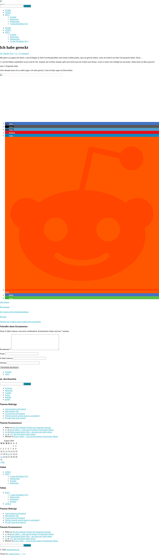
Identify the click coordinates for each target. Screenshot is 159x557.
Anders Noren (14, 554)
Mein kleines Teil (12, 411)
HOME (8, 10)
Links (7, 374)
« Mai (2, 462)
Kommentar (5, 349)
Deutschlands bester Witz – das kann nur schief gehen (31, 432)
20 (9, 454)
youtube (8, 393)
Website (3, 363)
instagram (9, 390)
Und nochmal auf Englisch (15, 409)
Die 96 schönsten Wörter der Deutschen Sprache (32, 427)
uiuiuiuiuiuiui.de (12, 550)
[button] (9, 124)
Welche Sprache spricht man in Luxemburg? (22, 416)
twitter (7, 395)
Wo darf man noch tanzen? (15, 418)
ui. (16, 53)
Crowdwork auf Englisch (15, 413)
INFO (7, 15)
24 (1, 457)
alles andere (4, 302)
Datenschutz (15, 21)
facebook (8, 388)
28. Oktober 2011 (7, 53)
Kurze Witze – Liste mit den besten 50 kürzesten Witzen (32, 430)
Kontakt (13, 17)
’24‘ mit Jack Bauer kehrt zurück (23, 434)
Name (2, 354)
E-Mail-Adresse (6, 358)
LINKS (8, 13)
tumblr (7, 399)
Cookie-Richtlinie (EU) (19, 24)
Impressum (14, 19)
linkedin (8, 397)
